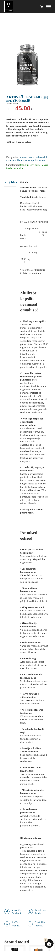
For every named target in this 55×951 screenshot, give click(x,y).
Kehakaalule (42, 157)
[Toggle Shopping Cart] (41, 6)
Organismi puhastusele (33, 160)
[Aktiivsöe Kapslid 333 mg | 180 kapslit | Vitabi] (27, 65)
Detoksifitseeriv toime (29, 165)
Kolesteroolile (13, 160)
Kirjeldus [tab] (7, 182)
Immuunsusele (27, 157)
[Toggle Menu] (48, 6)
